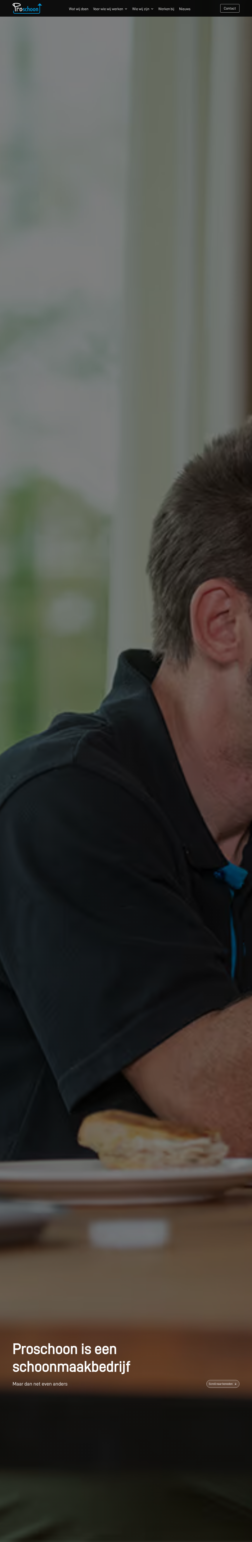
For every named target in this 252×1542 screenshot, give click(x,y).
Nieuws (184, 9)
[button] (110, 8)
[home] (27, 8)
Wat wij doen (78, 9)
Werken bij (166, 9)
